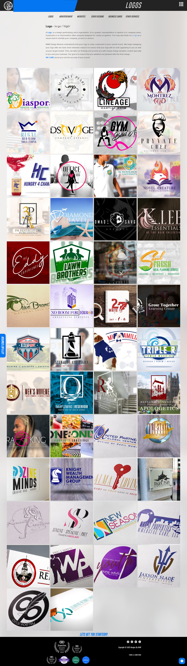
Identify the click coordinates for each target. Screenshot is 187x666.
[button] (181, 4)
